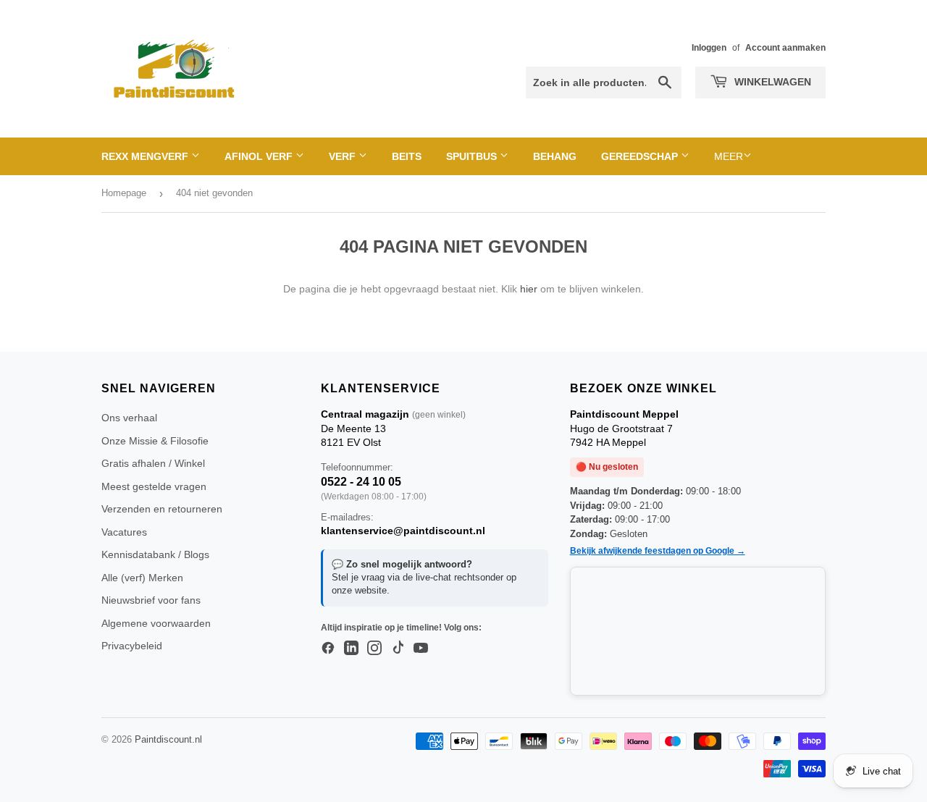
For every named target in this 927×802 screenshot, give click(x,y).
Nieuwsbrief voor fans (151, 600)
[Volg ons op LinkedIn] (351, 649)
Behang (554, 156)
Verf (343, 156)
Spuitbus (473, 156)
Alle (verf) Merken (142, 577)
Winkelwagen (771, 82)
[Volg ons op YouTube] (421, 649)
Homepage (123, 192)
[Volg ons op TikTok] (397, 649)
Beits (406, 156)
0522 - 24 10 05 (361, 482)
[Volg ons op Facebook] (328, 649)
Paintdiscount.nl (168, 739)
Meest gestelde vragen (153, 486)
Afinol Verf (260, 156)
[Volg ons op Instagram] (374, 649)
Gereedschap (641, 156)
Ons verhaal (129, 417)
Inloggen (709, 48)
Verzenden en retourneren (161, 509)
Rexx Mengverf (146, 156)
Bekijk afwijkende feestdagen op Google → (657, 551)
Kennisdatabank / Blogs (155, 554)
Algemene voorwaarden (156, 623)
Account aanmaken (785, 48)
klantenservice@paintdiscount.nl (403, 530)
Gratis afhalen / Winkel (153, 463)
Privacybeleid (131, 645)
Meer (728, 156)
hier (528, 289)
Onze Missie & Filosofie (155, 441)
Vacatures (124, 532)
